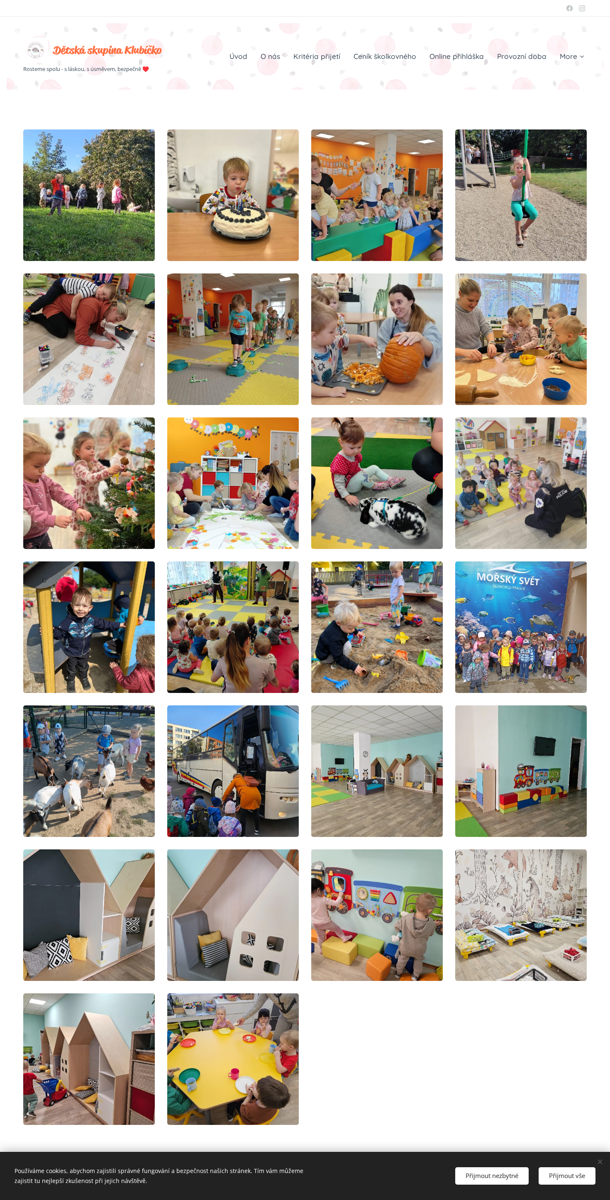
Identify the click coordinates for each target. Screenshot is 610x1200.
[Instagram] (582, 8)
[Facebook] (569, 8)
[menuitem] (240, 56)
